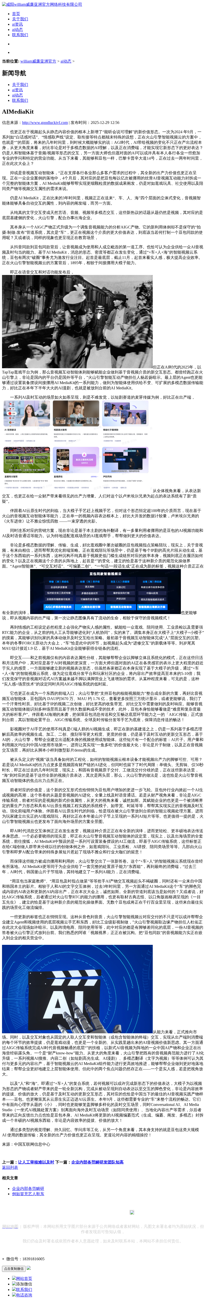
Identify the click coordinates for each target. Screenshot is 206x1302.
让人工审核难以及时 (36, 1162)
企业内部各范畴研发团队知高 (97, 1162)
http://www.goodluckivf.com (45, 122)
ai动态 (17, 29)
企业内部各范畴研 (28, 1188)
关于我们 (20, 19)
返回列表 (10, 1167)
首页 (16, 14)
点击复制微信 (14, 1269)
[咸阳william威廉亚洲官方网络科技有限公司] (42, 4)
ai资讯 (17, 24)
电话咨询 (24, 1295)
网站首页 (24, 1278)
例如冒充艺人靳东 (28, 1194)
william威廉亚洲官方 (38, 61)
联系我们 (20, 35)
